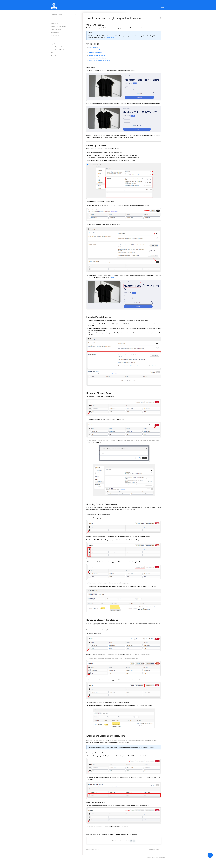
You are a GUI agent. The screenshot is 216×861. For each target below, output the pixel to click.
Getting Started (54, 23)
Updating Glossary (110, 37)
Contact (162, 7)
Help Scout (163, 857)
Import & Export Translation (57, 47)
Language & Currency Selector (58, 26)
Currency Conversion (56, 29)
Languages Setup (55, 32)
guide (112, 277)
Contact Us (97, 849)
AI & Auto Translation (56, 38)
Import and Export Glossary (96, 50)
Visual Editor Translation (57, 41)
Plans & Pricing (54, 56)
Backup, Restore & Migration (58, 50)
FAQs (52, 53)
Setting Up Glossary (94, 47)
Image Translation (55, 44)
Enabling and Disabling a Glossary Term (99, 60)
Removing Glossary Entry (95, 52)
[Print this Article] (160, 18)
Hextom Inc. (150, 857)
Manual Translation (55, 35)
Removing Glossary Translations (97, 58)
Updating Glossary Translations (97, 55)
